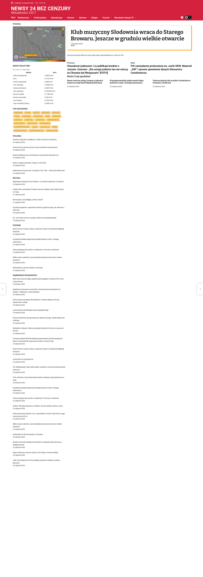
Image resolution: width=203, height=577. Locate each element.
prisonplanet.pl (45, 126)
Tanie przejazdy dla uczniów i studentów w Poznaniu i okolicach (172, 82)
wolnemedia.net (19, 123)
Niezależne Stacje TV (124, 17)
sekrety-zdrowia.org (20, 130)
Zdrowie (82, 17)
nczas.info (56, 112)
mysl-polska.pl (32, 123)
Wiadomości (23, 17)
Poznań (106, 17)
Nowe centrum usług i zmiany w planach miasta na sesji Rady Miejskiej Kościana (85, 82)
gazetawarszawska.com (36, 130)
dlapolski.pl (56, 116)
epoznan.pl (46, 112)
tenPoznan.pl (40, 119)
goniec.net (18, 119)
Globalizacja (56, 17)
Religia (94, 17)
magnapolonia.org (53, 119)
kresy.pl (36, 112)
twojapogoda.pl (45, 123)
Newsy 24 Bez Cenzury (41, 8)
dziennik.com (38, 116)
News (73, 45)
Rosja (47, 116)
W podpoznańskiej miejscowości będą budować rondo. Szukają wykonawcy (126, 82)
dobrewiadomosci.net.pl (22, 126)
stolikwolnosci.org (52, 130)
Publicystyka (40, 17)
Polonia (70, 17)
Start (13, 17)
